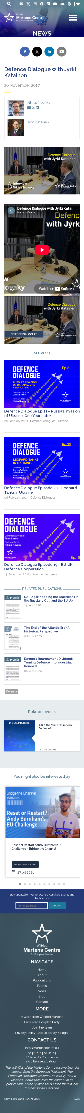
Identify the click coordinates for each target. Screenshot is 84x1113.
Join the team (42, 1027)
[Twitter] (28, 4)
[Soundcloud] (62, 4)
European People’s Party (42, 1022)
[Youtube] (55, 4)
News (42, 991)
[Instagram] (35, 4)
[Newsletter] (21, 4)
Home (42, 970)
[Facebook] (41, 4)
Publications (42, 980)
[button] (20, 884)
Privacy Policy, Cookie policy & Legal (42, 1033)
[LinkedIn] (48, 4)
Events (42, 986)
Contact (42, 1002)
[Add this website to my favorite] (78, 4)
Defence (11, 691)
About (42, 975)
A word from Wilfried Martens (42, 1017)
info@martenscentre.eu (42, 1048)
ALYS (77, 1099)
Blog (42, 996)
